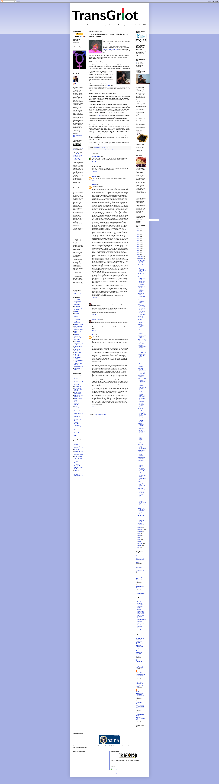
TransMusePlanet (140, 593)
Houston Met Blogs (78, 447)
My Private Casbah (78, 328)
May (139, 537)
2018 (138, 233)
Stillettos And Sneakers (140, 607)
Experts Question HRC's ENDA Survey (142, 269)
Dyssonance (139, 567)
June (139, 535)
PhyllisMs (94, 184)
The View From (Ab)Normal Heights (140, 617)
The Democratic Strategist (78, 421)
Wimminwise (77, 365)
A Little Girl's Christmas (141, 274)
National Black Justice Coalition (78, 411)
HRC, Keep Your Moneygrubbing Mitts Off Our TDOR (142, 341)
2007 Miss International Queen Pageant (141, 432)
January (140, 545)
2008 (138, 253)
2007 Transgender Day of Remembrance (142, 484)
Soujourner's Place (78, 343)
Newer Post (91, 412)
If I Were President (141, 524)
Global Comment (78, 398)
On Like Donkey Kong (142, 409)
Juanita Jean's (77, 453)
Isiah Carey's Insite (78, 451)
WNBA (76, 435)
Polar (93, 334)
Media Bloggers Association (78, 402)
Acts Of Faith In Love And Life (77, 300)
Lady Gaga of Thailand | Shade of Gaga (140, 696)
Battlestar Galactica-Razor (141, 301)
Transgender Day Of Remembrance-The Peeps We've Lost (142, 371)
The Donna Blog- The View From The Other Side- (141, 612)
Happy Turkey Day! (141, 312)
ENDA (101, 149)
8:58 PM (94, 161)
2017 (138, 235)
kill (107, 76)
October (140, 527)
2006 (138, 547)
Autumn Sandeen (96, 156)
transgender (112, 149)
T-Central (139, 609)
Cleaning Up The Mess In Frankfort (141, 509)
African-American (96, 149)
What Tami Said (78, 363)
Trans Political (140, 621)
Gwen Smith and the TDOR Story (142, 336)
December (140, 256)
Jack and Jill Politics (77, 315)
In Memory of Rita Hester (141, 330)
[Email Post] (108, 147)
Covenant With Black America (77, 393)
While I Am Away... (139, 667)
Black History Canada (77, 379)
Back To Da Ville (142, 378)
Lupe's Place (141, 363)
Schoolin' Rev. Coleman (141, 282)
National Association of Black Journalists (78, 408)
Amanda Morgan (140, 586)
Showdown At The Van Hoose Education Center (141, 289)
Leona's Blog (139, 661)
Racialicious (77, 336)
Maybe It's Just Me (78, 324)
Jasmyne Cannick (78, 318)
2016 (138, 236)
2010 (138, 249)
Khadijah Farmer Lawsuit (140, 465)
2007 (138, 255)
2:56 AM (94, 406)
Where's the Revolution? (141, 376)
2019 (138, 231)
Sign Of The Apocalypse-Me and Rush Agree (142, 470)
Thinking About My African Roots (141, 520)
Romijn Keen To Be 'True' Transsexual (142, 388)
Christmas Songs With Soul (141, 278)
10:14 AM (94, 297)
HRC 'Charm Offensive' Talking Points (141, 405)
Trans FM (76, 423)
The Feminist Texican (77, 460)
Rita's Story (140, 333)
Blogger (116, 773)
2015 (138, 239)
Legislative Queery (78, 454)
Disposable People (140, 365)
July (139, 533)
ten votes (99, 115)
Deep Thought (77, 306)
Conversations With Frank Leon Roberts (78, 389)
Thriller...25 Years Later (141, 265)
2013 (138, 243)
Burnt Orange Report (77, 443)
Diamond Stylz (139, 557)
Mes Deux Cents (78, 326)
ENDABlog (76, 311)
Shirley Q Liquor (106, 149)
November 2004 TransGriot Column (142, 420)
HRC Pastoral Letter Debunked (141, 400)
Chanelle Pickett (142, 314)
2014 (138, 241)
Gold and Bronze (140, 513)
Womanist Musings (78, 366)
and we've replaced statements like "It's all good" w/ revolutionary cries (78, 473)
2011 (138, 246)
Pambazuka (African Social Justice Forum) (77, 418)
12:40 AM (94, 180)
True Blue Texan (78, 465)
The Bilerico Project (77, 350)
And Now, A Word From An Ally (141, 321)
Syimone (108, 85)
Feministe (76, 313)
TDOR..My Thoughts (141, 317)
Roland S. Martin (78, 456)
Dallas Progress (78, 446)
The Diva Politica (78, 458)
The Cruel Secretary (76, 355)
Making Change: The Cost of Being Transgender (142, 356)
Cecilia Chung (140, 601)
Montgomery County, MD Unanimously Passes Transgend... (142, 414)
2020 (138, 229)
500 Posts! (140, 444)
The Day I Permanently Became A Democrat (141, 490)
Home (109, 412)
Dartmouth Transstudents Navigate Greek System (142, 383)
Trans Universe (140, 623)
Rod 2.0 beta (77, 339)
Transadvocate (140, 624)
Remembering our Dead (141, 297)
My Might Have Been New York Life (141, 261)
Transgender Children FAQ (142, 351)
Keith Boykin (77, 322)
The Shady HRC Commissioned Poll (142, 475)
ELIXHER (76, 309)
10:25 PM (94, 171)
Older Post (127, 412)
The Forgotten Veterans (141, 458)
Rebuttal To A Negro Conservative (142, 447)
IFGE (75, 400)
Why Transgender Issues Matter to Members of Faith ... (142, 307)
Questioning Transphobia (140, 604)
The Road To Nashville (141, 516)
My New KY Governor (141, 461)
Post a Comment (94, 409)
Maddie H (94, 176)
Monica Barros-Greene (141, 360)
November (140, 258)
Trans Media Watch (141, 619)
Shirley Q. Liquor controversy (110, 49)
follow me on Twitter (78, 293)
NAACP (76, 404)
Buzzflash (76, 384)
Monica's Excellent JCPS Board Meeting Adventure (141, 426)
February (140, 543)
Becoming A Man (141, 294)
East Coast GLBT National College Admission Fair (141, 439)
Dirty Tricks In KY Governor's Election (141, 496)
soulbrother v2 (77, 344)
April (139, 539)
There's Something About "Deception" (141, 326)
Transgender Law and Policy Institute (78, 430)
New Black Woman (78, 329)
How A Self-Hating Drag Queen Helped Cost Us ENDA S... (142, 394)
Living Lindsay (139, 666)
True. (137, 587)
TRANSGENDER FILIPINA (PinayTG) (140, 716)
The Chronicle (77, 352)
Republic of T (77, 337)
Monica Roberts (96, 302)
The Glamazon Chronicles (77, 463)
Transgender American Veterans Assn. (78, 427)
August (140, 531)
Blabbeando (77, 304)
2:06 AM (94, 330)
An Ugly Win (141, 284)
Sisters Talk (77, 341)
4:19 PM (94, 314)
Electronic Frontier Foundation (78, 396)
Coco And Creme (78, 386)
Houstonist (76, 449)
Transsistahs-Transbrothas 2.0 (78, 433)
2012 (138, 245)
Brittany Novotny (140, 600)
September (141, 529)
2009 (138, 250)
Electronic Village (78, 308)
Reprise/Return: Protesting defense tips (140, 570)
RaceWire (76, 334)
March (139, 541)
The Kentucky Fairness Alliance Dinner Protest (141, 453)
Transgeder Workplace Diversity (139, 628)
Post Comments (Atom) (100, 414)
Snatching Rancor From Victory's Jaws (142, 347)
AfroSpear (76, 302)
